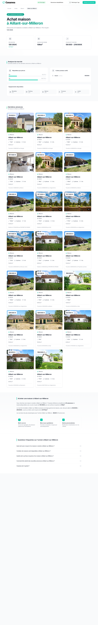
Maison (22, 8)
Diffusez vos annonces (89, 2)
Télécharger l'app (75, 2)
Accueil (9, 8)
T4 (9, 78)
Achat (15, 8)
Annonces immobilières (57, 2)
